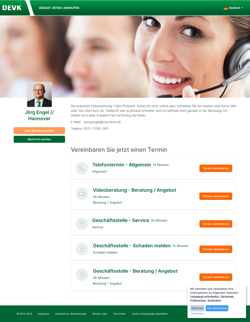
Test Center (119, 313)
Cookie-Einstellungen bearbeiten (150, 313)
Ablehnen (197, 308)
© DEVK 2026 (24, 313)
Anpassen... (198, 313)
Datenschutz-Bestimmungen (71, 313)
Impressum (43, 313)
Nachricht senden (39, 139)
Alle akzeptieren (217, 308)
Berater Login (100, 313)
